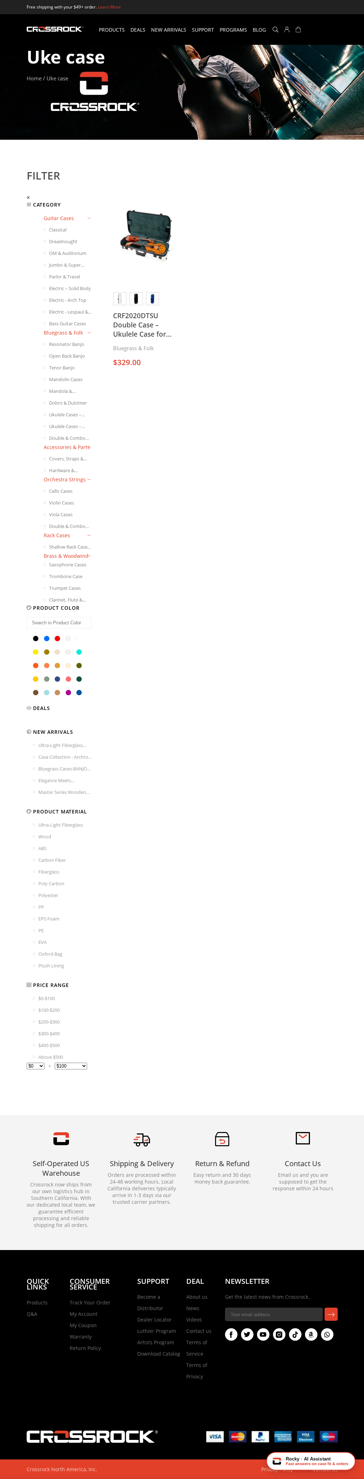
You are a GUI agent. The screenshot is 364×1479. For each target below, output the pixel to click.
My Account (83, 1313)
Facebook (231, 1334)
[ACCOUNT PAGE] (287, 29)
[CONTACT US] (303, 1142)
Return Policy (85, 1348)
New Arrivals (168, 29)
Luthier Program (156, 1331)
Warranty (81, 1336)
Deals (137, 29)
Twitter (247, 1334)
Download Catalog (158, 1353)
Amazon (311, 1334)
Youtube (263, 1334)
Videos (194, 1319)
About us (197, 1296)
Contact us (199, 1331)
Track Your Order (90, 1302)
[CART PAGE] (298, 29)
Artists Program (155, 1342)
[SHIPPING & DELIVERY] (142, 1146)
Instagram (279, 1334)
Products (112, 29)
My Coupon (83, 1325)
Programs (233, 29)
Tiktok (295, 1334)
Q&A (32, 1313)
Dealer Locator (154, 1319)
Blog (259, 29)
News (192, 1308)
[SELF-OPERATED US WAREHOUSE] (61, 1143)
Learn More (109, 7)
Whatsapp (327, 1334)
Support (203, 29)
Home (34, 78)
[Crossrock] (55, 29)
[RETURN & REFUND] (222, 1144)
